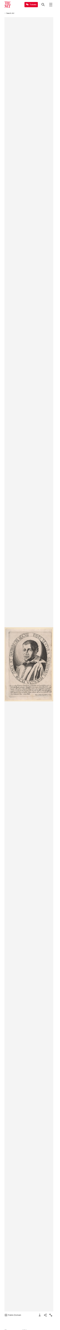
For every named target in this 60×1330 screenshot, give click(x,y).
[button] (28, 664)
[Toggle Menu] (50, 4)
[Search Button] (43, 4)
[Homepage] (7, 5)
